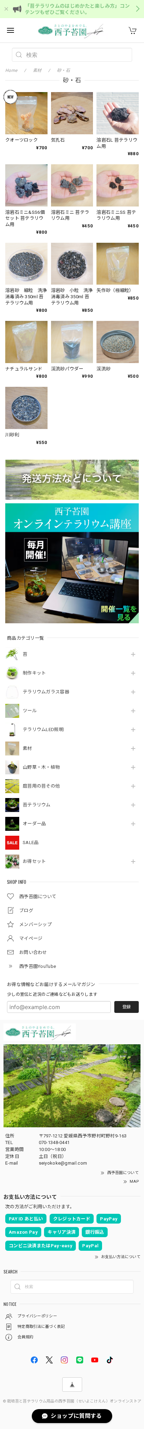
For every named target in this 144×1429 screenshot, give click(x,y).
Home (11, 70)
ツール (30, 710)
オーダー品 (34, 823)
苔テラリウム (37, 804)
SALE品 (31, 842)
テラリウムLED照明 (43, 729)
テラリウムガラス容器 (46, 691)
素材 (27, 748)
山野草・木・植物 (41, 767)
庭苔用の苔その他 (41, 786)
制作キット (34, 673)
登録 (126, 1007)
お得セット (34, 861)
